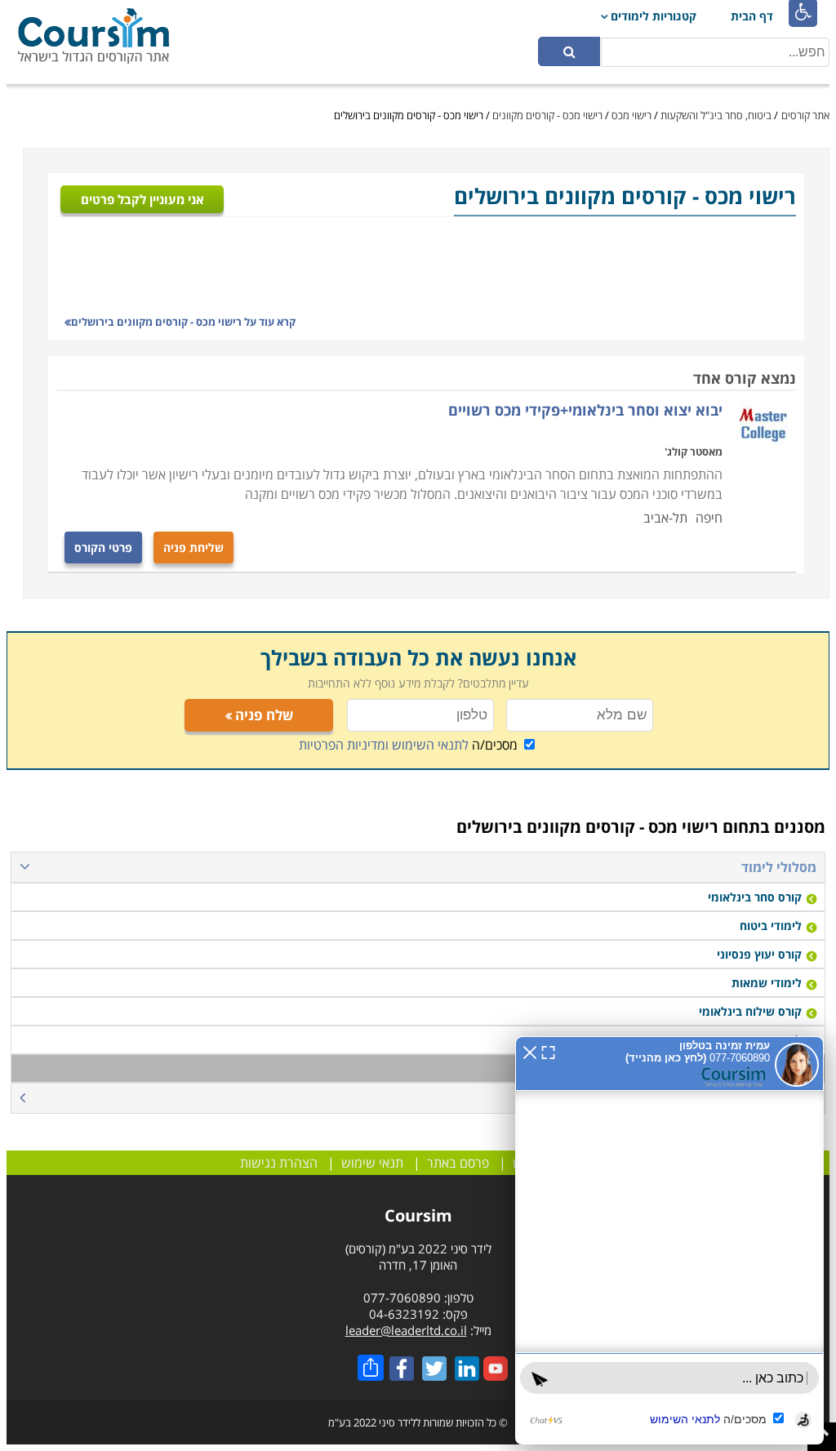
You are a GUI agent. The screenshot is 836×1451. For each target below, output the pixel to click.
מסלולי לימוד (778, 867)
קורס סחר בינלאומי (755, 897)
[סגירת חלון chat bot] (511, 1027)
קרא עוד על (183, 321)
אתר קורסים (805, 115)
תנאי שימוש (372, 1163)
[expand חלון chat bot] (530, 1027)
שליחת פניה (193, 547)
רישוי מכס (631, 115)
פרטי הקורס (103, 547)
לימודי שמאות (767, 982)
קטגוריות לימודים (653, 16)
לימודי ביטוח (771, 925)
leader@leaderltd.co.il (406, 1330)
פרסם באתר (458, 1163)
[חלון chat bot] (660, 1228)
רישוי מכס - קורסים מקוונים (547, 115)
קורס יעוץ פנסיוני (759, 954)
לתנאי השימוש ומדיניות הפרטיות (384, 745)
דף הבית (752, 16)
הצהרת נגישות (279, 1163)
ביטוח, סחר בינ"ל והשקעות (716, 115)
